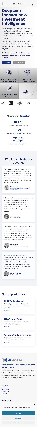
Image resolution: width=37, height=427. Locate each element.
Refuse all (18, 418)
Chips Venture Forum (13, 319)
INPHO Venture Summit (14, 301)
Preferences (18, 423)
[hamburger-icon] (4, 3)
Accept (18, 413)
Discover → (7, 310)
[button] (34, 404)
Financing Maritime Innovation (17, 335)
